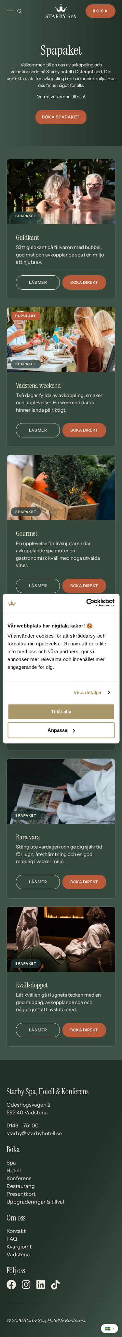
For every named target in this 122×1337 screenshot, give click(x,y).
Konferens (19, 1178)
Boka (100, 10)
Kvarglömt (19, 1246)
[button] (61, 117)
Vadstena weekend (38, 385)
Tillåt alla (61, 711)
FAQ (12, 1238)
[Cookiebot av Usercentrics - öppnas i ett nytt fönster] (87, 603)
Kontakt (16, 1231)
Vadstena (18, 1254)
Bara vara (28, 837)
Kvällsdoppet (32, 985)
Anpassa (57, 730)
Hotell (14, 1170)
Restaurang (21, 1186)
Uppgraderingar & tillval (35, 1201)
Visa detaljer (88, 692)
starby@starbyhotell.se (34, 1133)
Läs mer (44, 284)
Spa (11, 1162)
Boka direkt (84, 282)
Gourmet (26, 533)
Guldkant (27, 237)
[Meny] (10, 11)
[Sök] (19, 11)
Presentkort (21, 1194)
